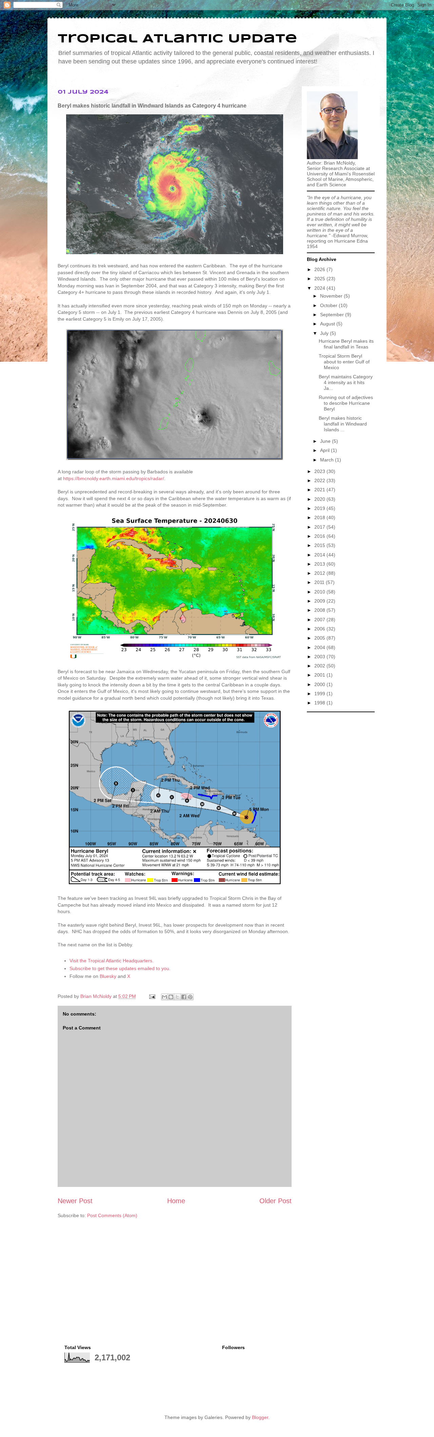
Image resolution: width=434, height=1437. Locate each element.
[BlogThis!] (170, 997)
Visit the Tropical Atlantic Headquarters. (112, 960)
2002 (320, 665)
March (327, 459)
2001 (320, 675)
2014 (320, 554)
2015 (320, 545)
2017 (320, 527)
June (326, 441)
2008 (320, 610)
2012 (320, 573)
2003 (320, 656)
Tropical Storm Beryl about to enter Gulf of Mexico (344, 361)
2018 (320, 517)
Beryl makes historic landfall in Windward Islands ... (343, 423)
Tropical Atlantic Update (177, 39)
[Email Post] (152, 996)
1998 (320, 702)
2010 (320, 591)
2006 (320, 628)
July (325, 333)
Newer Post (75, 1201)
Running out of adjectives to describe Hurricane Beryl (346, 403)
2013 (320, 564)
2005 (320, 638)
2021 (320, 489)
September (332, 314)
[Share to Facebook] (183, 997)
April (325, 450)
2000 (320, 684)
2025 (320, 278)
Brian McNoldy (96, 996)
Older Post (275, 1201)
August (328, 323)
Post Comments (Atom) (112, 1215)
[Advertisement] (341, 817)
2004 (320, 647)
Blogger (260, 1417)
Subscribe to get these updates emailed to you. (120, 968)
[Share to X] (177, 997)
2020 (320, 499)
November (332, 296)
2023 (320, 471)
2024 (320, 288)
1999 (320, 693)
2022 (320, 480)
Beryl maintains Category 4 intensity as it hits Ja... (346, 382)
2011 (320, 582)
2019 (320, 508)
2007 (320, 619)
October (329, 305)
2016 (320, 536)
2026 (320, 269)
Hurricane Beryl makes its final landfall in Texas (346, 343)
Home (176, 1201)
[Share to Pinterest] (190, 997)
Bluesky (108, 976)
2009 (320, 601)
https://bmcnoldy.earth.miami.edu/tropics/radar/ (113, 478)
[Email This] (164, 997)
